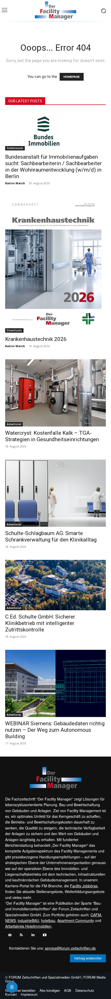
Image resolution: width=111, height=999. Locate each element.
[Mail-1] (9, 935)
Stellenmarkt (15, 148)
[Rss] (21, 935)
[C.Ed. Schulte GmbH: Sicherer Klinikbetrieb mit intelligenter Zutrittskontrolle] (55, 585)
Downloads (14, 330)
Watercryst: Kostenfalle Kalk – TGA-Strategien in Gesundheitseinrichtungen (52, 436)
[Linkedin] (32, 935)
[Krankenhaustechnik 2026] (55, 264)
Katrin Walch (15, 183)
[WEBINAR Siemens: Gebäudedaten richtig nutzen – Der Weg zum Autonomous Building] (55, 683)
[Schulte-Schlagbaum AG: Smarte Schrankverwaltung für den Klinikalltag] (55, 493)
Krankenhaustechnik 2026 (36, 339)
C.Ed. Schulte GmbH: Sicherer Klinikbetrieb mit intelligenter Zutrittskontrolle (40, 623)
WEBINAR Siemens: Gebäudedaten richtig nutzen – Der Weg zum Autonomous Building (55, 729)
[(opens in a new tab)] (55, 131)
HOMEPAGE (72, 77)
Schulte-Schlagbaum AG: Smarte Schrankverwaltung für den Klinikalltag (51, 536)
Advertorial (14, 424)
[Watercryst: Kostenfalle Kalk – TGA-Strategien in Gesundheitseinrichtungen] (55, 392)
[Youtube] (44, 935)
